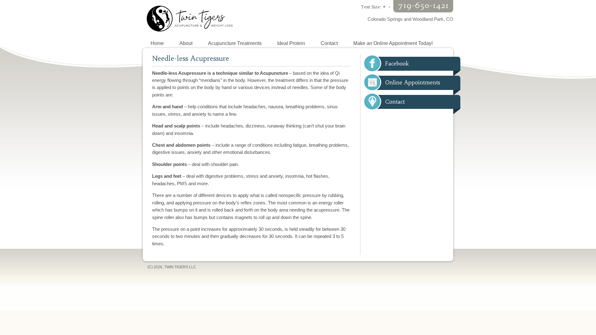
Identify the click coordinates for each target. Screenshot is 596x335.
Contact (395, 101)
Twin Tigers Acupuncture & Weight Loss (220, 18)
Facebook (397, 63)
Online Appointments (412, 82)
